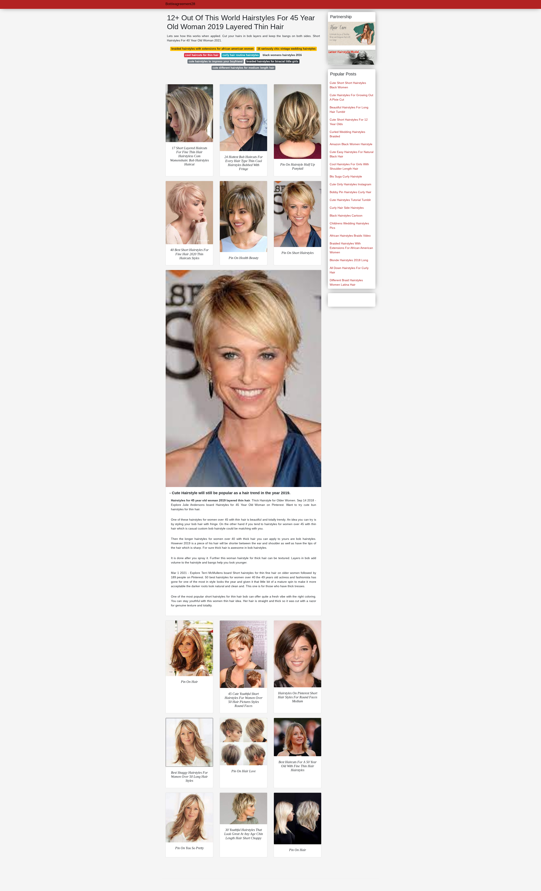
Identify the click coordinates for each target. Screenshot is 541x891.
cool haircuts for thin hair (202, 55)
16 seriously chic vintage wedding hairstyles (286, 48)
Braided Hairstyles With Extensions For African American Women (351, 248)
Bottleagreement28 (180, 4)
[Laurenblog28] (351, 33)
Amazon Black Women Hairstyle (351, 144)
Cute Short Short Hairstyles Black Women (348, 85)
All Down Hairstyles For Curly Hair (349, 270)
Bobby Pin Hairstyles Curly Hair (350, 192)
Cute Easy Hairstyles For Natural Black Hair (351, 154)
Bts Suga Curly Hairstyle (346, 176)
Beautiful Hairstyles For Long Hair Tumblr (349, 109)
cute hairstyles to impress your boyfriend (216, 61)
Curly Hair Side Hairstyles (347, 207)
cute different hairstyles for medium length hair (243, 67)
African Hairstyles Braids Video (350, 235)
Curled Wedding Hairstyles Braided (347, 134)
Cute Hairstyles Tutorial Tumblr (350, 200)
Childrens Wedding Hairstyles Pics (349, 225)
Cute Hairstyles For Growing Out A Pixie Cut (351, 97)
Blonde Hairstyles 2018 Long (349, 260)
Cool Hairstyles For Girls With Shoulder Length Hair (349, 166)
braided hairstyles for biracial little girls (272, 61)
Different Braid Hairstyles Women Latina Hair (346, 282)
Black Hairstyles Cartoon (346, 215)
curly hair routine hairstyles (241, 55)
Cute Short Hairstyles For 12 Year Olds (349, 122)
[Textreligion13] (351, 57)
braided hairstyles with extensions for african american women (212, 48)
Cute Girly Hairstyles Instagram (350, 184)
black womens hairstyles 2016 (282, 55)
